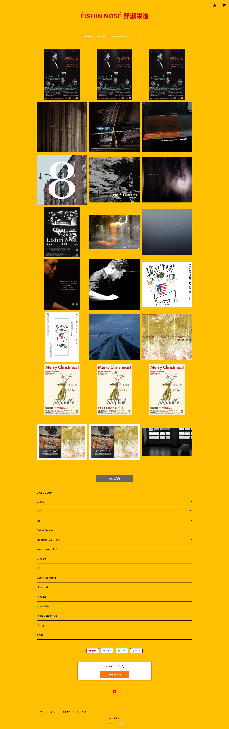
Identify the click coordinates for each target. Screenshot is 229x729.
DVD (39, 511)
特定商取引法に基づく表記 (74, 712)
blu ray (41, 625)
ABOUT (102, 36)
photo (40, 568)
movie (40, 634)
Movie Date (43, 606)
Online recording (46, 577)
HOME (88, 36)
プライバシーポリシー (48, 712)
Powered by (111, 723)
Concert (41, 558)
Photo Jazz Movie (47, 615)
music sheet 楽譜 (47, 549)
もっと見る (114, 478)
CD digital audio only (48, 540)
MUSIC (40, 502)
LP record (42, 587)
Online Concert (45, 530)
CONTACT (138, 36)
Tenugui (41, 596)
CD (38, 521)
